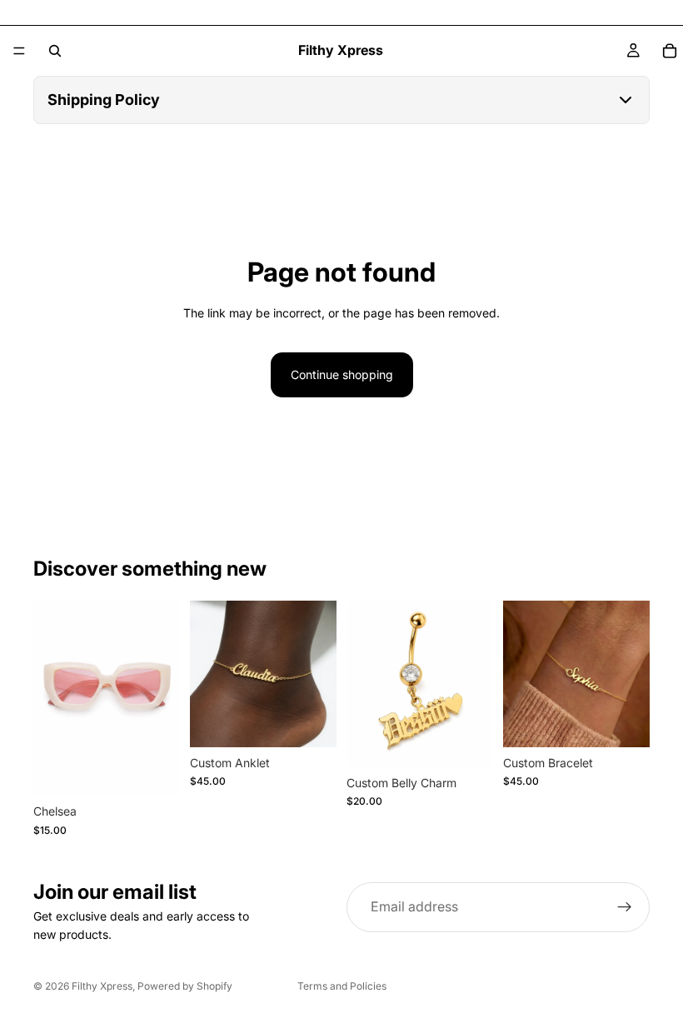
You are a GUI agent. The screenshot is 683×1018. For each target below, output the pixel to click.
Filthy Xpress (102, 986)
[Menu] (19, 51)
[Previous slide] (208, 674)
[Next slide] (318, 674)
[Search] (55, 50)
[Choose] (311, 721)
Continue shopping (342, 374)
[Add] (154, 770)
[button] (341, 100)
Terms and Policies (341, 986)
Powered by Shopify (184, 986)
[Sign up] (624, 907)
